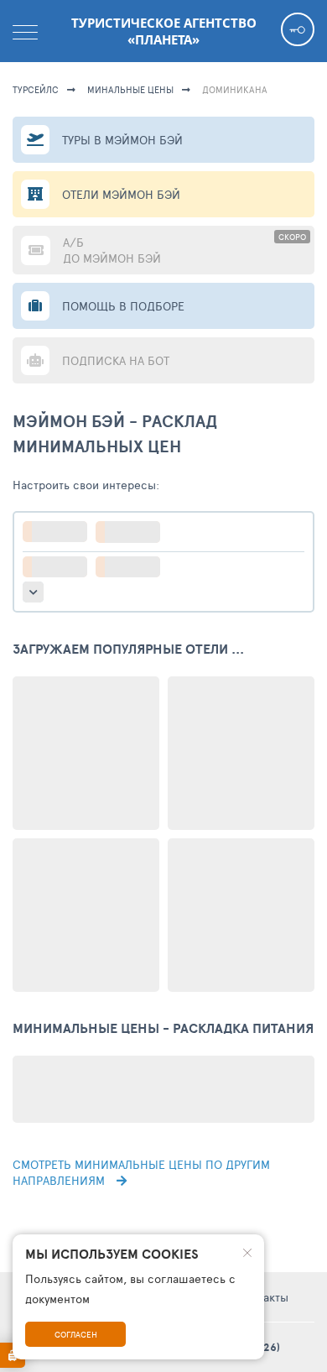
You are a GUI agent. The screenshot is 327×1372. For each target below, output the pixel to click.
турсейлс (36, 89)
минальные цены (130, 89)
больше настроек (33, 592)
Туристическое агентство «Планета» (164, 31)
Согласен (75, 1334)
